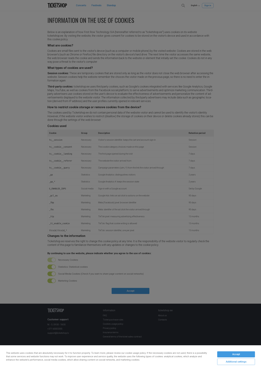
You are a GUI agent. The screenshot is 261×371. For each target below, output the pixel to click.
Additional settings (236, 361)
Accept (236, 354)
